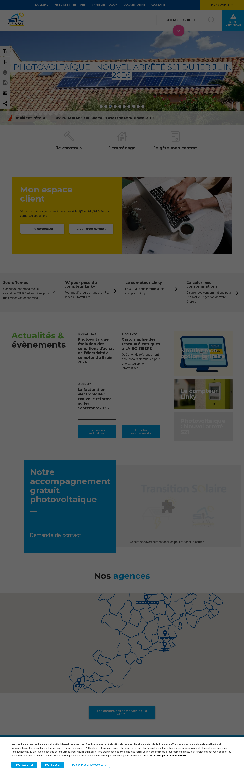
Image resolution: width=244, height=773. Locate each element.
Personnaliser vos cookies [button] (87, 765)
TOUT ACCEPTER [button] (24, 765)
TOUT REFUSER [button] (52, 765)
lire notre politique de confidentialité (165, 755)
